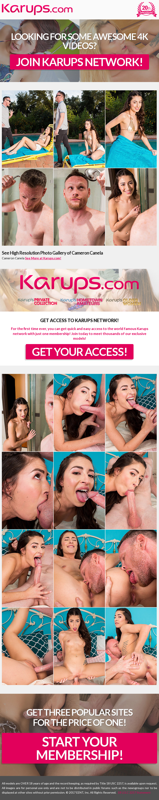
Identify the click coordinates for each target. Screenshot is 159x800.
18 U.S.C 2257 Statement (134, 792)
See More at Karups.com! (43, 258)
